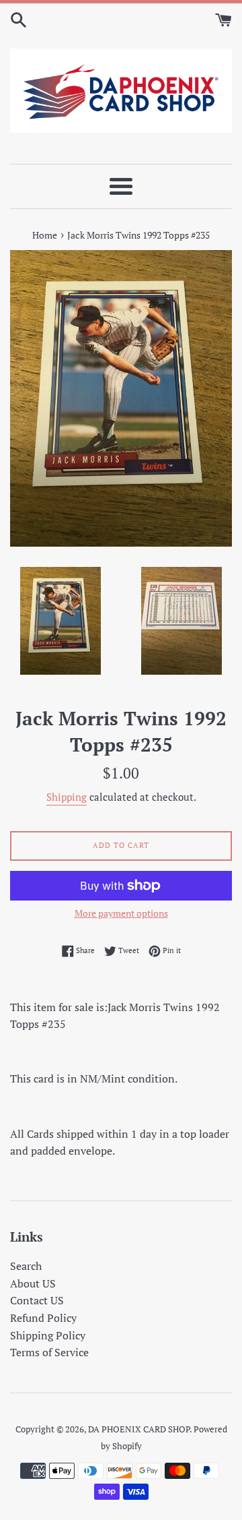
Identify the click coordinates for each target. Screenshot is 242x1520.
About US (33, 1283)
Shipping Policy (47, 1335)
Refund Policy (43, 1317)
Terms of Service (49, 1352)
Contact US (37, 1300)
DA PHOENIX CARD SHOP (139, 1429)
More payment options (121, 913)
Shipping (66, 796)
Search (26, 1265)
